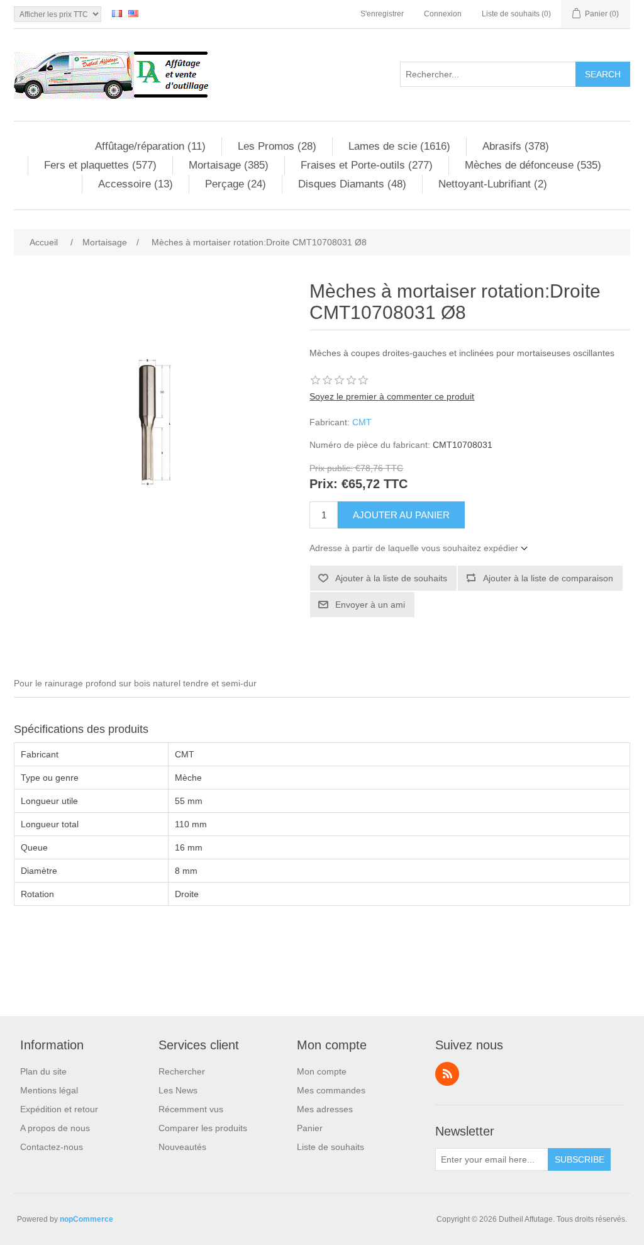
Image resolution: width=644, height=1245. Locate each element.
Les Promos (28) (277, 146)
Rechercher (181, 1071)
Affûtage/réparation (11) (150, 146)
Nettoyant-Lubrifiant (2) (492, 184)
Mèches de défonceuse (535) (533, 165)
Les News (177, 1090)
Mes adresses (325, 1109)
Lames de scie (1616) (399, 146)
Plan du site (43, 1071)
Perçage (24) (235, 184)
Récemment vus (190, 1109)
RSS (447, 1074)
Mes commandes (331, 1090)
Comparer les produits (202, 1128)
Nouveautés (182, 1147)
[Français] (117, 13)
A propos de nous (55, 1128)
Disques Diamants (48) (352, 184)
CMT (362, 422)
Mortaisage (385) (229, 165)
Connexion (443, 13)
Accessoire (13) (135, 184)
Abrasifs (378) (515, 146)
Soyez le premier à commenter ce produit (391, 396)
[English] (133, 13)
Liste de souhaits (330, 1147)
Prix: (323, 484)
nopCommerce (86, 1219)
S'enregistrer (382, 13)
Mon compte (322, 1071)
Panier (310, 1128)
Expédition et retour (59, 1109)
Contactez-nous (51, 1147)
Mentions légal (49, 1090)
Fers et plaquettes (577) (100, 165)
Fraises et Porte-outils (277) (367, 165)
